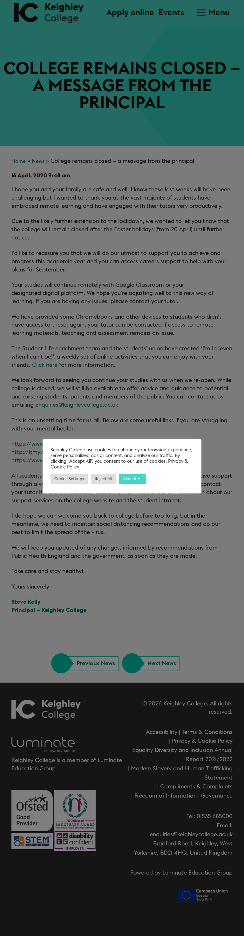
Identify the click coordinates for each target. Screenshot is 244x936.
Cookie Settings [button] (69, 479)
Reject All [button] (103, 479)
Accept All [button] (132, 479)
